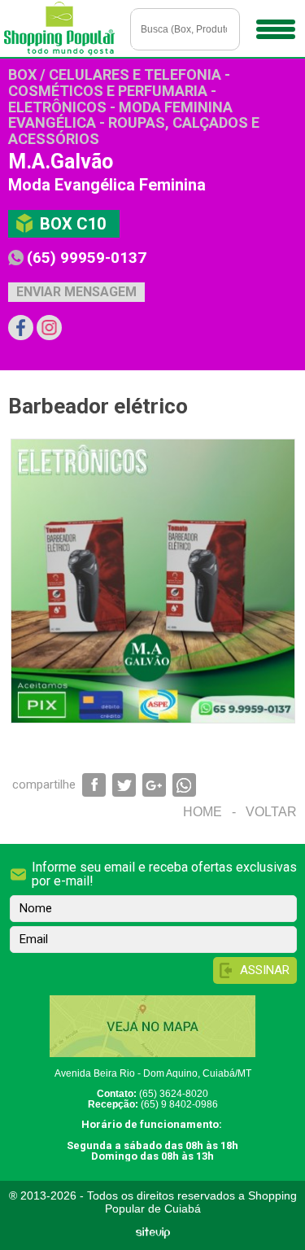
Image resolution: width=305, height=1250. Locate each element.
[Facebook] (20, 327)
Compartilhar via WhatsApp (184, 785)
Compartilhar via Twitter (124, 785)
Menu (276, 28)
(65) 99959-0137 (86, 257)
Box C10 (73, 224)
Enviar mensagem (76, 291)
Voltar (271, 812)
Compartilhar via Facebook (94, 785)
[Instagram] (49, 327)
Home (202, 812)
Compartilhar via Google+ (154, 785)
